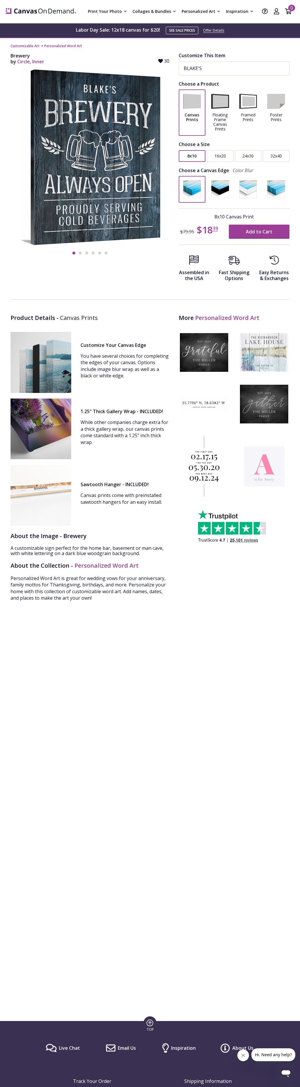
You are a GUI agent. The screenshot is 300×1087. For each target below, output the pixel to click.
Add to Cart (259, 231)
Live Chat (69, 1048)
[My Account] (276, 12)
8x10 (192, 156)
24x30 (248, 156)
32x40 (276, 156)
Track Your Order (92, 1081)
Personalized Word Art (63, 45)
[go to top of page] (150, 1025)
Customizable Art (25, 45)
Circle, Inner (30, 61)
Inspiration (183, 1048)
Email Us (127, 1048)
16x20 (220, 156)
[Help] (265, 12)
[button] (74, 253)
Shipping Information (208, 1081)
